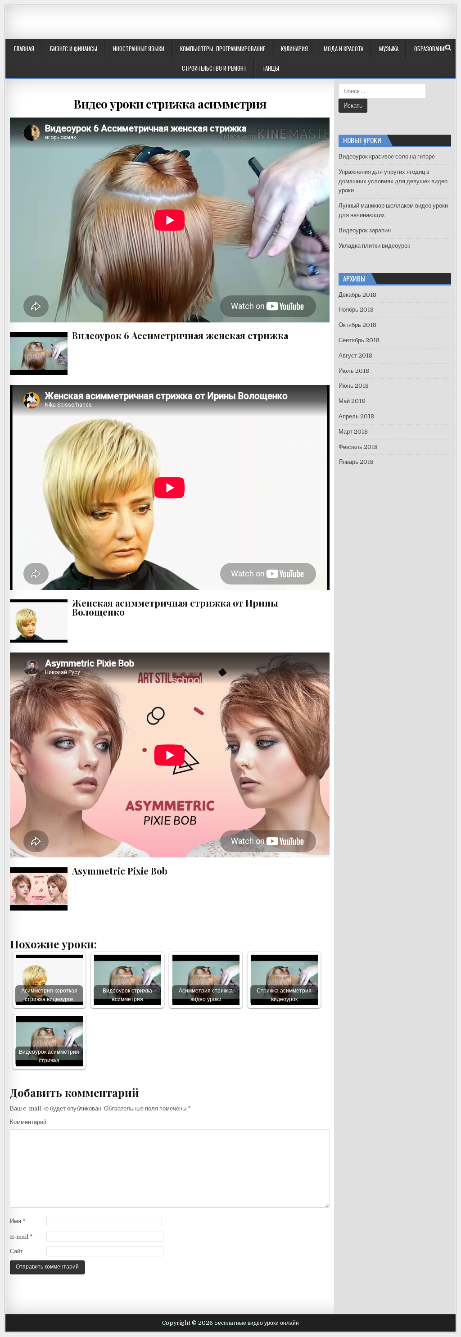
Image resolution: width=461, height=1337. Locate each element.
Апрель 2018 (356, 416)
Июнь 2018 (354, 385)
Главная (24, 48)
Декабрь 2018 (357, 294)
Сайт (16, 1251)
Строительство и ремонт (214, 68)
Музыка (388, 48)
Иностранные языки (138, 48)
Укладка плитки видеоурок (374, 245)
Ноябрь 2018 (356, 309)
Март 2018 (353, 431)
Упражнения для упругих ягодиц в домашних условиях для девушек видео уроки (393, 181)
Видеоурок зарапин (365, 230)
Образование (430, 48)
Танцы (270, 68)
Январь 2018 (356, 461)
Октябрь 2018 (357, 325)
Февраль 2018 (358, 447)
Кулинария (294, 48)
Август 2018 (355, 355)
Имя (18, 1221)
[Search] (448, 47)
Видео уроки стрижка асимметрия (169, 104)
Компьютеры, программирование (222, 48)
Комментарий (28, 1122)
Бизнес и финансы (73, 48)
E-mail (21, 1236)
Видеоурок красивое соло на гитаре (387, 156)
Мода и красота (343, 48)
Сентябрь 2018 (359, 340)
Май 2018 (352, 401)
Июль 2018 (354, 370)
